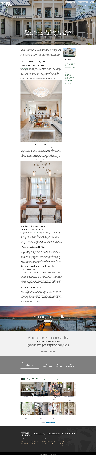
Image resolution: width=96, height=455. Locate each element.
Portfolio (59, 5)
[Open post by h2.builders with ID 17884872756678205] (55, 389)
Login (92, 2)
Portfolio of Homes (46, 441)
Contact (33, 443)
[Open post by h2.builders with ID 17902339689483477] (27, 389)
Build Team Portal (35, 441)
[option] (48, 346)
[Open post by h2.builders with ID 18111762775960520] (41, 408)
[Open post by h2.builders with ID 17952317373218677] (69, 389)
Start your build (48, 320)
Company (52, 5)
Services (66, 5)
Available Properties (84, 5)
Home (21, 441)
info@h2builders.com (70, 2)
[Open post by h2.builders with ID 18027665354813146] (27, 408)
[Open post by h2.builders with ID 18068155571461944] (69, 408)
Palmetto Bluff (74, 5)
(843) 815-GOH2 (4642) (83, 2)
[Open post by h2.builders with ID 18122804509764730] (55, 408)
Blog (69, 441)
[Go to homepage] (6, 4)
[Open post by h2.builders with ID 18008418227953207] (41, 389)
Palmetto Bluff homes (25, 147)
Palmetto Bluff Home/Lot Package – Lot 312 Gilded (69, 82)
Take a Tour (44, 443)
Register (92, 5)
